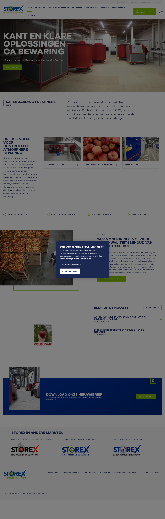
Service (32, 15)
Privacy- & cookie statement (30, 493)
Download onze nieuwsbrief (74, 394)
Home (29, 8)
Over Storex (146, 2)
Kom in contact (13, 67)
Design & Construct (59, 8)
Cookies (44, 493)
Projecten (77, 8)
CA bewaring (92, 8)
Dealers (134, 2)
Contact (158, 2)
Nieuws (113, 2)
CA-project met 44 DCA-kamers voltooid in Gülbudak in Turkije (120, 317)
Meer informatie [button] (85, 259)
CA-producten (55, 164)
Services (144, 473)
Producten (40, 8)
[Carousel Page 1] (162, 53)
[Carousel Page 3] (162, 58)
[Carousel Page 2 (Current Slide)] (162, 55)
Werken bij (123, 2)
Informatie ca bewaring (100, 164)
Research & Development (113, 8)
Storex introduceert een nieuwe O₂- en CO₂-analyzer (120, 331)
